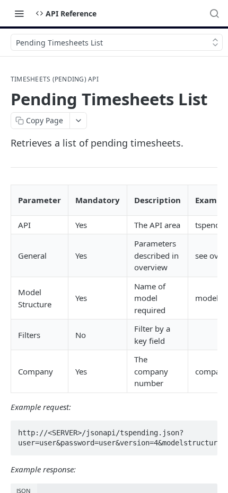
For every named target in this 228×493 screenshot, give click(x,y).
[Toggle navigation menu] (19, 13)
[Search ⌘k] (214, 13)
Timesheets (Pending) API (55, 79)
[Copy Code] (204, 429)
